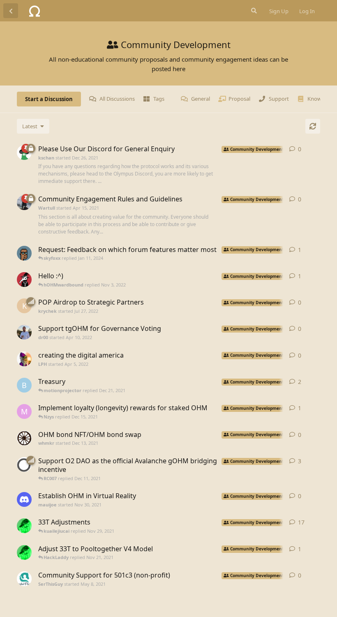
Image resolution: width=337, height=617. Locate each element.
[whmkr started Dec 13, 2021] (24, 438)
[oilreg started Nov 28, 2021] (24, 525)
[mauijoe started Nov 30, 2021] (24, 499)
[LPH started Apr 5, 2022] (24, 358)
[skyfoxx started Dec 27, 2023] (24, 253)
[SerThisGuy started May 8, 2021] (24, 578)
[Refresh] (312, 126)
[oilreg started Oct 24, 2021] (24, 552)
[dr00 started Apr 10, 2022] (24, 332)
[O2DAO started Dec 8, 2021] (24, 464)
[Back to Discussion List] (10, 10)
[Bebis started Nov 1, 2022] (24, 279)
